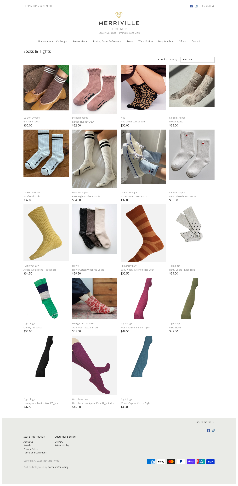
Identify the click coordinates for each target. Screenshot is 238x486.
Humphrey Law (31, 265)
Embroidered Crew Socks (134, 196)
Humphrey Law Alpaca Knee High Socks (93, 403)
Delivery (59, 441)
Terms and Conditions (35, 452)
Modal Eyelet (176, 121)
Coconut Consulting (58, 467)
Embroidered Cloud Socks (182, 196)
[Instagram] (196, 6)
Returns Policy (62, 445)
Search (27, 445)
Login (27, 5)
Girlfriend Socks (31, 121)
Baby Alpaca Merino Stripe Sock (137, 269)
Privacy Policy (30, 449)
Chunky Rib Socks (32, 327)
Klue (123, 117)
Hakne (75, 265)
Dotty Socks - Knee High (182, 269)
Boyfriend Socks (31, 196)
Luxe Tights (175, 327)
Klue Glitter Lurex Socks (133, 121)
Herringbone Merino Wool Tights (40, 403)
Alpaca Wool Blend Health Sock (39, 269)
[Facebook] (191, 6)
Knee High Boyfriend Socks (86, 196)
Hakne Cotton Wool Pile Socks (88, 269)
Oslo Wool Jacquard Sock (85, 327)
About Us (28, 441)
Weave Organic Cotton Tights (136, 403)
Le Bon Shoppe (31, 117)
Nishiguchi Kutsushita (83, 323)
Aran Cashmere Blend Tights (136, 327)
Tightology (174, 265)
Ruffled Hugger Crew (83, 121)
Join (35, 5)
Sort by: (174, 59)
